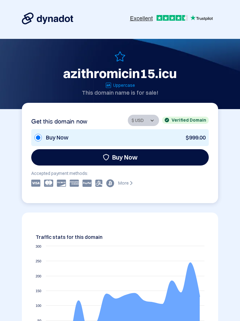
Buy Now (125, 157)
